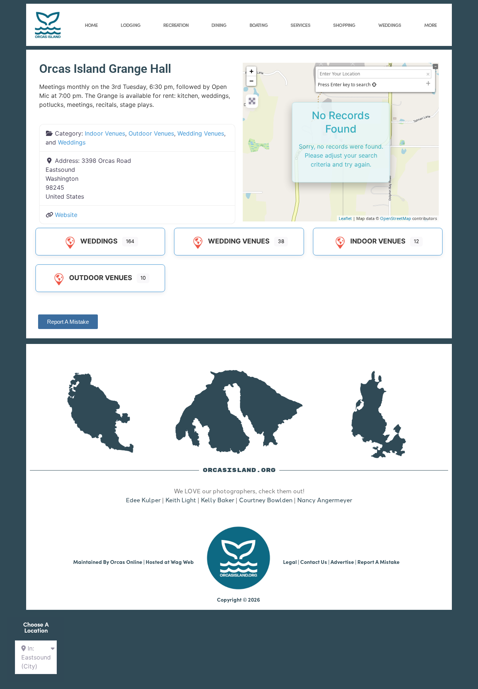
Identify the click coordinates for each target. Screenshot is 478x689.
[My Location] (374, 84)
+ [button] (251, 71)
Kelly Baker (217, 500)
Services (300, 24)
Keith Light (180, 500)
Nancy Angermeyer (324, 500)
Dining (218, 24)
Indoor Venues (105, 133)
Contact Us (313, 561)
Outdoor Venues (151, 133)
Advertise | (343, 561)
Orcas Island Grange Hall (105, 69)
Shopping (344, 24)
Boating (258, 24)
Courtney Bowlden (265, 500)
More (430, 24)
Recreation (176, 24)
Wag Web (182, 561)
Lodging (130, 24)
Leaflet (345, 218)
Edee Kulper (143, 500)
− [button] (251, 81)
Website (66, 214)
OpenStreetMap (395, 218)
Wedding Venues (200, 133)
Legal (290, 561)
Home (91, 24)
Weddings (389, 24)
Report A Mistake (378, 561)
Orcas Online (126, 561)
